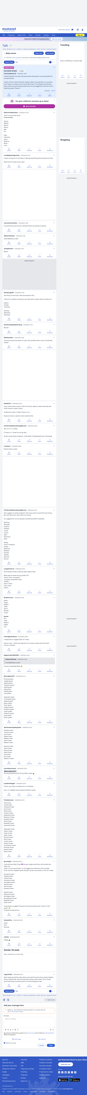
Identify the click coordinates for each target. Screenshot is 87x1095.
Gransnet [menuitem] (24, 1060)
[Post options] (54, 112)
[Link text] (15, 1030)
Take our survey (56, 39)
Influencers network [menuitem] (8, 1069)
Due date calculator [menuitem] (45, 1066)
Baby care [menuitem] (42, 1078)
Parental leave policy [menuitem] (9, 1081)
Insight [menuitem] (4, 1072)
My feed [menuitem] (9, 49)
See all (53, 90)
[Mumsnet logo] (9, 29)
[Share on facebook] (4, 1000)
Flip (17, 62)
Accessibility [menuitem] (42, 1091)
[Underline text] (8, 1030)
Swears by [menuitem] (24, 1081)
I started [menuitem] (18, 49)
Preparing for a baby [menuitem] (46, 1072)
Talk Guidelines (49, 1033)
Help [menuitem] (3, 1091)
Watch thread (9, 62)
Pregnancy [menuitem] (11, 35)
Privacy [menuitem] (25, 1091)
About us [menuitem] (5, 1060)
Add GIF (43, 1039)
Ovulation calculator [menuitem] (45, 1063)
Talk (5, 45)
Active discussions (64, 30)
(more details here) (68, 1089)
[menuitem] (59, 1072)
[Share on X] (8, 1000)
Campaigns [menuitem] (6, 1075)
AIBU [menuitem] (22, 1063)
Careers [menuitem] (4, 1078)
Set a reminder (31, 106)
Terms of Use (31, 1033)
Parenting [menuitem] (24, 1072)
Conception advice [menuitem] (45, 1069)
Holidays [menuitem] (46, 35)
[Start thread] (78, 29)
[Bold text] (6, 1030)
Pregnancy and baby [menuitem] (27, 1069)
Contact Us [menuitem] (10, 1091)
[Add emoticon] (53, 1030)
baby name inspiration (15, 57)
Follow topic (38, 53)
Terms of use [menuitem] (18, 1091)
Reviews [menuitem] (23, 1078)
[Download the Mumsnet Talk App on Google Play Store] (75, 1079)
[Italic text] (13, 1030)
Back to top (51, 1000)
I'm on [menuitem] (14, 49)
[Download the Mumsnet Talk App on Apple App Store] (63, 1079)
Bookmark (50, 150)
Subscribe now (66, 1064)
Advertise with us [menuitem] (7, 1063)
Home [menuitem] (30, 35)
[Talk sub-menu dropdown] (10, 45)
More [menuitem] (53, 35)
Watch (50, 95)
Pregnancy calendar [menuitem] (45, 1060)
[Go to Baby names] (5, 53)
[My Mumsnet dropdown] (83, 29)
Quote (9, 95)
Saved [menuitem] (38, 49)
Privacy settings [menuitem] (33, 1091)
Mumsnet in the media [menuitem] (9, 1066)
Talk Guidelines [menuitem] (51, 1091)
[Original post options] (54, 67)
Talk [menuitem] (3, 35)
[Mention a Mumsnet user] (50, 1030)
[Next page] (54, 62)
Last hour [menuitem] (43, 49)
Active (74, 77)
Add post (29, 95)
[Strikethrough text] (10, 1030)
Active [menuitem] (4, 49)
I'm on (80, 77)
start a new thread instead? (15, 1011)
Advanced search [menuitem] (51, 49)
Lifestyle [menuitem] (37, 35)
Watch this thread (11, 1043)
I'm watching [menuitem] (25, 49)
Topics (68, 77)
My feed (62, 77)
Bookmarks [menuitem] (33, 49)
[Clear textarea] (17, 1030)
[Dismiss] (54, 100)
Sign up (80, 35)
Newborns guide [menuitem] (44, 1075)
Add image (18, 1039)
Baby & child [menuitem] (21, 35)
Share (39, 95)
